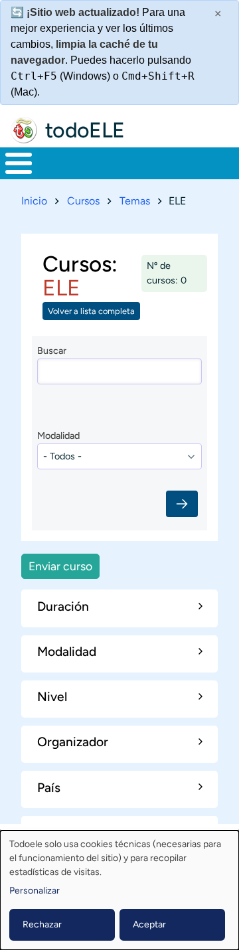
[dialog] (119, 890)
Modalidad (58, 435)
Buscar (51, 350)
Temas (135, 201)
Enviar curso (60, 566)
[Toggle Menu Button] (18, 163)
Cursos (83, 201)
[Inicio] (24, 130)
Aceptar (149, 924)
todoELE (85, 130)
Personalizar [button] (34, 890)
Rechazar (42, 924)
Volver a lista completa (91, 311)
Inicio (34, 201)
